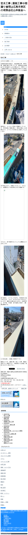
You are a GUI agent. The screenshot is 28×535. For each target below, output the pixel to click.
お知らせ (13, 54)
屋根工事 (23, 388)
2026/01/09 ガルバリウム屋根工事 (10, 433)
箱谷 (2, 484)
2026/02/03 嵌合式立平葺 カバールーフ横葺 (13, 430)
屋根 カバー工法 (6, 467)
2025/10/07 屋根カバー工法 (8, 442)
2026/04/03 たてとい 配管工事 (9, 424)
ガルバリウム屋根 (6, 456)
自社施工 (3, 490)
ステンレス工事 (5, 461)
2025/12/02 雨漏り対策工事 (8, 436)
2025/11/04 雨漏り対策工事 (8, 439)
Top (10, 533)
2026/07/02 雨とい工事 (7, 414)
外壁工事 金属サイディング (10, 388)
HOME (6, 29)
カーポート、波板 (6, 453)
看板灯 (2, 482)
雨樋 (2, 499)
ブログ (7, 54)
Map (7, 533)
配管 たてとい (5, 493)
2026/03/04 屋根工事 (6, 427)
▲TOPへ (3, 508)
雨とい (2, 496)
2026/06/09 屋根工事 (6, 417)
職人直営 (3, 487)
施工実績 (7, 41)
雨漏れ (2, 505)
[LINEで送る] (21, 368)
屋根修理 (3, 470)
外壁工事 (3, 464)
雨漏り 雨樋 (4, 502)
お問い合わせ (8, 49)
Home (2, 533)
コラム (2, 458)
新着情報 (3, 476)
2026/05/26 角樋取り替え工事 (9, 420)
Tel (5, 533)
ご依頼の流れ (8, 37)
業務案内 (7, 33)
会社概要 (7, 45)
